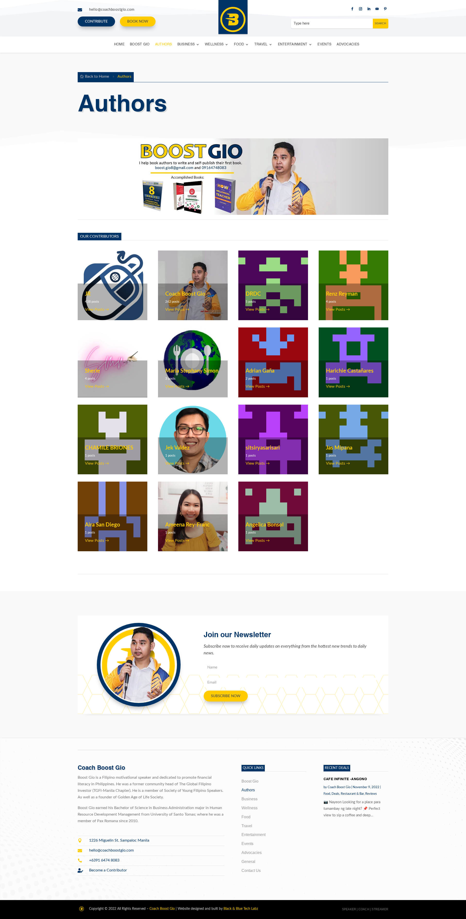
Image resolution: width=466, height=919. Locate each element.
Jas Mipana (339, 448)
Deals (335, 793)
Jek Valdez (177, 448)
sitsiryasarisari (263, 448)
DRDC (253, 294)
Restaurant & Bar (352, 793)
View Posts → (97, 309)
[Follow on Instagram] (360, 9)
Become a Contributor (108, 870)
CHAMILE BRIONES (109, 448)
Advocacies (348, 44)
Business (186, 44)
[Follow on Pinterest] (385, 9)
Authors (163, 44)
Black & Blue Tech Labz (241, 909)
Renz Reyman (342, 294)
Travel (261, 44)
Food (239, 44)
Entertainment (293, 44)
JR (88, 294)
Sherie (92, 371)
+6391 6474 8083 (104, 860)
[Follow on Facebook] (352, 9)
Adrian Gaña (260, 371)
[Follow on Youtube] (377, 9)
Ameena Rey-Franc (187, 524)
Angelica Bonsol (264, 524)
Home (119, 44)
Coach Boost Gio (185, 294)
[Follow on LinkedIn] (369, 9)
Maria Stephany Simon (191, 371)
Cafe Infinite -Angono (345, 779)
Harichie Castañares (350, 371)
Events (324, 44)
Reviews (371, 793)
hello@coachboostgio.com (111, 9)
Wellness (214, 44)
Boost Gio (140, 44)
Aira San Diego (102, 524)
